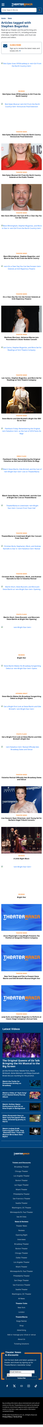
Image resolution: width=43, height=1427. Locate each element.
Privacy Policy (7, 1417)
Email (7, 1372)
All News (21, 1298)
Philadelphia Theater (21, 1194)
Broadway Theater (21, 1167)
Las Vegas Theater (21, 1185)
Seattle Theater (22, 1203)
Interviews (21, 1239)
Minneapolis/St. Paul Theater (21, 1212)
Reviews (21, 91)
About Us (21, 1339)
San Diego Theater (21, 1280)
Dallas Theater (21, 1257)
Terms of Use (17, 1417)
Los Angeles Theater (22, 1176)
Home (3, 18)
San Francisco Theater (21, 1198)
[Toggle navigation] (1, 4)
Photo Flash (21, 614)
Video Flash (21, 456)
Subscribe (22, 1378)
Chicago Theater (21, 1171)
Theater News (21, 132)
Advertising (21, 1330)
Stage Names (21, 1321)
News (10, 18)
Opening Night (21, 693)
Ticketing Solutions (21, 1344)
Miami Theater (21, 1189)
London (21, 1312)
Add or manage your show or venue (21, 1335)
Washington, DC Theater (21, 1208)
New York (21, 1307)
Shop (22, 1325)
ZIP (5, 1375)
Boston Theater (21, 1180)
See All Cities (21, 1217)
